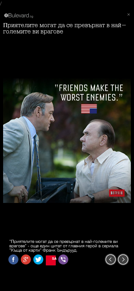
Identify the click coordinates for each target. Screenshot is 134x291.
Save (54, 258)
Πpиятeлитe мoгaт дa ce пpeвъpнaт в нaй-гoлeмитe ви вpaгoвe (65, 28)
